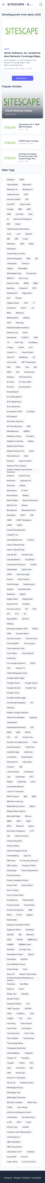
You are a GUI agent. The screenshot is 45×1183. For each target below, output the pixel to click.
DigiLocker (27, 293)
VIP (31, 1068)
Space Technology (28, 974)
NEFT (19, 821)
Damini (10, 579)
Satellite (10, 949)
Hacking (10, 708)
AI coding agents (14, 397)
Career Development (16, 530)
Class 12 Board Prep (15, 550)
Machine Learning (15, 801)
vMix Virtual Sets (14, 1147)
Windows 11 (27, 189)
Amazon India (13, 283)
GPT (9, 668)
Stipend (10, 989)
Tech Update (12, 1038)
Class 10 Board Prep (15, 545)
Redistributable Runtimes (18, 328)
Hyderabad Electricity (16, 727)
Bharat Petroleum (30, 500)
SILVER (19, 939)
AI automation (25, 387)
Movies (28, 816)
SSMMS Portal (25, 944)
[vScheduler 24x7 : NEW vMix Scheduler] (10, 127)
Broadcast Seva (28, 510)
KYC (31, 777)
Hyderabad (12, 722)
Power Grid (12, 885)
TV (8, 342)
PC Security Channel (29, 861)
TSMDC (10, 1018)
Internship (27, 762)
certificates (12, 1117)
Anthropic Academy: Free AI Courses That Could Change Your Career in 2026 (28, 156)
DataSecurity (29, 584)
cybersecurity (13, 194)
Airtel (31, 451)
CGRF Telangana (23, 520)
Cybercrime (27, 569)
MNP (34, 796)
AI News (10, 377)
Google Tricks (13, 693)
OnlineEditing (13, 856)
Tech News (26, 1028)
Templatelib (36, 1178)
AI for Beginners (14, 402)
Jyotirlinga (20, 777)
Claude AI (23, 288)
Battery (26, 495)
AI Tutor (10, 387)
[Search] (40, 4)
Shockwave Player (15, 954)
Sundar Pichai (13, 999)
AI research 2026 (14, 411)
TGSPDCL (20, 1014)
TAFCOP (28, 1009)
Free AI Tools (31, 638)
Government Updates (16, 703)
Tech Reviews (13, 1033)
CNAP (9, 525)
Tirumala (25, 1058)
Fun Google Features (16, 663)
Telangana (11, 263)
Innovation (11, 757)
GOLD (32, 663)
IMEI (20, 209)
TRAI (36, 337)
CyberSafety (12, 184)
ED (27, 609)
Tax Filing (11, 1023)
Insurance (11, 308)
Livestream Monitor (15, 787)
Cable (19, 525)
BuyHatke (11, 515)
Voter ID (10, 357)
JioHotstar (28, 772)
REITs (9, 915)
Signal (31, 954)
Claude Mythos (13, 559)
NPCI (9, 826)
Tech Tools (29, 1033)
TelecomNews (13, 1053)
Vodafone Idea (26, 1083)
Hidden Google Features (17, 712)
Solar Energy (12, 969)
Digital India (12, 599)
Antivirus (11, 485)
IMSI (18, 732)
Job (8, 777)
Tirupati (10, 1063)
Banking (10, 288)
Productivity (29, 905)
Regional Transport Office (18, 925)
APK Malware (12, 431)
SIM (16, 239)
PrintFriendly (28, 900)
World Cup (32, 1102)
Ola (8, 836)
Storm (21, 989)
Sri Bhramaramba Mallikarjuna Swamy (20, 979)
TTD (20, 1018)
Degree (10, 589)
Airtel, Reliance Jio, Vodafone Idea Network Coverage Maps (22, 54)
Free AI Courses (14, 638)
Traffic (22, 1063)
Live (18, 234)
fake (30, 214)
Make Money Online (16, 806)
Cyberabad (12, 569)
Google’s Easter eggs (16, 698)
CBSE (9, 520)
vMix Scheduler (13, 1142)
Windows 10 (12, 189)
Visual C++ (12, 352)
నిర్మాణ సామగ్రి (12, 1162)
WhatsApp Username (16, 1097)
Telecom (25, 263)
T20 (28, 1004)
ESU (34, 609)
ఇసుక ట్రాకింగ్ (11, 1157)
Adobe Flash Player (15, 446)
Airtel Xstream (13, 456)
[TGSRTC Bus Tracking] (10, 142)
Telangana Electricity (16, 1048)
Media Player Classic (16, 811)
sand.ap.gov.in (13, 1137)
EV (25, 614)
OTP (32, 831)
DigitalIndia (27, 599)
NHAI (28, 821)
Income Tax (28, 737)
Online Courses (21, 836)
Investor (10, 767)
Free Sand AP (28, 653)
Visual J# (11, 1083)
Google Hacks (31, 683)
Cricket (33, 564)
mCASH (25, 1127)
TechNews (33, 342)
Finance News (22, 634)
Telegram (28, 1053)
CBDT (22, 515)
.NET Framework (28, 362)
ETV (17, 614)
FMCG (35, 629)
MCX (9, 313)
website (30, 1152)
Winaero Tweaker (14, 1102)
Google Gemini (13, 683)
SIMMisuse (32, 939)
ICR (32, 727)
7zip (27, 367)
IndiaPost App (13, 752)
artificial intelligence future (19, 1112)
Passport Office (29, 865)
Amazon (10, 461)
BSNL (35, 283)
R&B (30, 910)
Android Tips (24, 476)
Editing (10, 624)
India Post (30, 747)
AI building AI (12, 392)
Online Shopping (14, 258)
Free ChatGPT (13, 643)
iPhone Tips (12, 1127)
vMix (22, 244)
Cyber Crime (25, 204)
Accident (30, 436)
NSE (28, 209)
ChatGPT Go (12, 535)
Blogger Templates (22, 1178)
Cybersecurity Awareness (18, 229)
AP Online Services (15, 421)
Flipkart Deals (13, 303)
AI (8, 219)
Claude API (11, 555)
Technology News (15, 1043)
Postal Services (13, 875)
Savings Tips (25, 949)
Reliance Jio (12, 332)
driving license (28, 1117)
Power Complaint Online (17, 880)
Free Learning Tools (15, 648)
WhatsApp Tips (13, 1092)
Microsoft (27, 184)
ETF (8, 614)
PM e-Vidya (12, 865)
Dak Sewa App (23, 574)
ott (34, 357)
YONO (9, 1107)
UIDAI (21, 180)
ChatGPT (11, 204)
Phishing (19, 323)
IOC (8, 737)
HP (32, 703)
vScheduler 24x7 (14, 1152)
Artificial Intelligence (23, 219)
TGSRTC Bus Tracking (28, 141)
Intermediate (26, 757)
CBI (31, 515)
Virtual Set (20, 1073)
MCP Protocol (13, 796)
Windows (11, 244)
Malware (20, 313)
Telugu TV (11, 1058)
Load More (21, 78)
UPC (31, 1063)
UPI (26, 199)
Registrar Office (14, 930)
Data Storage (12, 584)
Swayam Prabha (14, 1004)
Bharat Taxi (12, 505)
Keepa (9, 782)
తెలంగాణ (24, 1157)
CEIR (26, 194)
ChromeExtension (14, 540)
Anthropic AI (25, 481)
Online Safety (13, 846)
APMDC (27, 431)
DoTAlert (26, 604)
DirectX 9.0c (12, 604)
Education (11, 249)
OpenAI (28, 234)
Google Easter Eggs (15, 678)
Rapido (30, 915)
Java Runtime (13, 772)
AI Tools (10, 382)
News (31, 826)
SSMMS (10, 944)
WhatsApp (22, 268)
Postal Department (30, 870)
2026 (18, 367)
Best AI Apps (12, 500)
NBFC (9, 821)
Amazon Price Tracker (16, 466)
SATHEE (10, 935)
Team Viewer (26, 1023)
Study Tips (11, 994)
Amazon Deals (25, 461)
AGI (17, 372)
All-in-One (23, 278)
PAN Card (11, 861)
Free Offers (12, 653)
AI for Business (13, 407)
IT (34, 303)
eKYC (19, 1122)
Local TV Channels (15, 791)
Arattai (22, 485)
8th (35, 367)
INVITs (28, 732)
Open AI (27, 856)
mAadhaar (23, 357)
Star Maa (24, 984)
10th (9, 367)
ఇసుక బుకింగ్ (11, 362)
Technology (28, 1038)
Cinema (30, 540)
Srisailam (11, 984)
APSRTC (10, 278)
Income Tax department (17, 742)
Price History (27, 885)
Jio (32, 308)
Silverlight (11, 959)
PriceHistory (12, 900)
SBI (20, 935)
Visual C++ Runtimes (16, 1078)
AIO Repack (12, 416)
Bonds (24, 505)
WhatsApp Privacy (15, 1088)
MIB (25, 796)
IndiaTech (28, 752)
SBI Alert (30, 935)
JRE (20, 767)
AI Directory (29, 372)
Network (20, 826)
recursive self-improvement (19, 1132)
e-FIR (9, 1122)
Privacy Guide (13, 905)
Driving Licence (13, 609)
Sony (25, 969)
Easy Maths (12, 619)
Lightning (22, 782)
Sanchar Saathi (13, 199)
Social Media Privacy (16, 964)
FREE (9, 634)
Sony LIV (11, 974)
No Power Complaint (16, 831)
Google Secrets (13, 688)
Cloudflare (29, 559)
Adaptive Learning (15, 441)
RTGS (19, 915)
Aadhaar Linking (14, 436)
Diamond (11, 594)
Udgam (10, 268)
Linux (33, 782)
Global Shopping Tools (17, 673)
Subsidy (24, 994)
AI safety (31, 411)
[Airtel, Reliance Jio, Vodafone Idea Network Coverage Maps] (22, 33)
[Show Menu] (3, 4)
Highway (33, 717)
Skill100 (24, 959)
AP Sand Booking (14, 426)
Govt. (9, 234)
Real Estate (12, 920)
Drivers (19, 298)
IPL (16, 737)
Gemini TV (20, 668)
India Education (14, 747)
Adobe (31, 441)
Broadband (12, 510)
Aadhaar (10, 180)
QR (36, 258)
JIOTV (23, 308)
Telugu (10, 347)
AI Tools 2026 (25, 382)
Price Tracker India (15, 895)
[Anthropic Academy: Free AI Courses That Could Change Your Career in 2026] (10, 157)
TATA (9, 1014)
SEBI (9, 214)
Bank (31, 244)
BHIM (26, 283)
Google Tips (31, 688)
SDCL (9, 939)
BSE (8, 224)
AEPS (9, 372)
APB (28, 426)
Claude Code (27, 555)
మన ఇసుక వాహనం (29, 1162)
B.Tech (25, 490)
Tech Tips (18, 342)
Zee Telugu (22, 1107)
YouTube (20, 214)
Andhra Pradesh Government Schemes (19, 471)
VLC (30, 347)
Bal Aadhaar (12, 495)
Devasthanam (24, 589)
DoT (8, 298)
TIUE (32, 1014)
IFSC (26, 303)
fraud (28, 1122)
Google (10, 209)
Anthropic (11, 481)
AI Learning (31, 273)
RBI (8, 239)
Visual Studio (27, 352)
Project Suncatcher (15, 910)
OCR (9, 323)
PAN (28, 258)
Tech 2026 (11, 1028)
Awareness (12, 490)
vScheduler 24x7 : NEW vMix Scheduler (29, 125)
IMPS (9, 732)
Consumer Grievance (16, 564)
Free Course (29, 643)
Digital (22, 594)
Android (10, 476)
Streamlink (11, 337)
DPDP (9, 574)
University (20, 1068)
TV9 (29, 1018)
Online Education (14, 841)
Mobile (26, 318)
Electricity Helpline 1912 (17, 629)
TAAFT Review (13, 1009)
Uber (9, 1068)
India (35, 742)
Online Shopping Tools (17, 851)
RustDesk (30, 930)
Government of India (16, 254)
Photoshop (11, 870)
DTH (34, 288)
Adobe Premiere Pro (15, 451)
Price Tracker (12, 890)
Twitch (21, 347)
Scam (25, 239)
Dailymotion (12, 293)
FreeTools (11, 658)
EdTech (25, 619)
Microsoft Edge (13, 816)
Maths (32, 806)
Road (25, 332)
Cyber (17, 224)
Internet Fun (12, 762)
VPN (9, 1073)
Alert (26, 456)
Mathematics (12, 318)
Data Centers (24, 579)
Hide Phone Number (15, 717)
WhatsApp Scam (14, 273)
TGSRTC (25, 337)
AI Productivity (25, 377)
